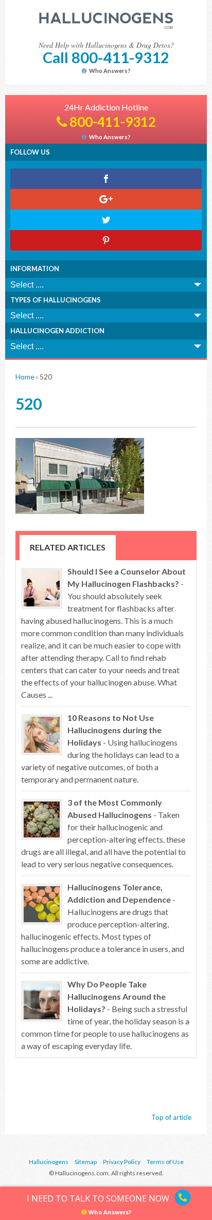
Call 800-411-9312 (106, 57)
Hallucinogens (48, 1162)
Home (24, 376)
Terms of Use (165, 1162)
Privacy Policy (121, 1162)
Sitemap (86, 1162)
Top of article (171, 1117)
